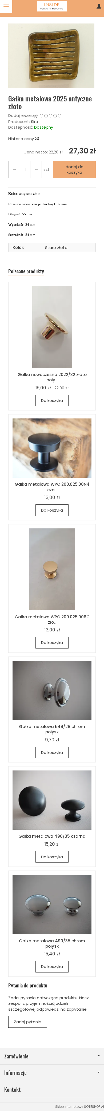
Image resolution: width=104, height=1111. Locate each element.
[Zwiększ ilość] (14, 169)
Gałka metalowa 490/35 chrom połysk (52, 943)
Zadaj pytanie (27, 1022)
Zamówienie (16, 1056)
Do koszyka (52, 400)
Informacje (15, 1073)
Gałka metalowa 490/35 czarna (52, 836)
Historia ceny (21, 138)
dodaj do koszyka (74, 169)
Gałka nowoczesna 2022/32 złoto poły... (52, 377)
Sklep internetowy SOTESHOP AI (79, 1106)
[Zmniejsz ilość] (36, 169)
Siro (34, 121)
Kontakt (12, 1089)
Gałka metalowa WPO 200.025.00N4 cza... (52, 486)
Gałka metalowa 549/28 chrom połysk (52, 729)
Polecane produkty (26, 271)
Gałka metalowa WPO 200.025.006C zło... (52, 619)
